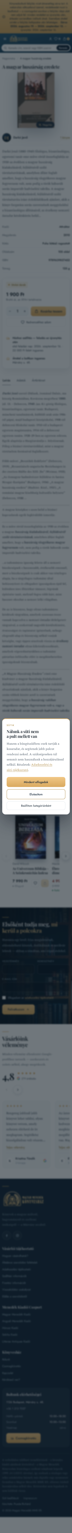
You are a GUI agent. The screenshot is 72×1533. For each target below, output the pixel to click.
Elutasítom (36, 794)
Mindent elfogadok (36, 782)
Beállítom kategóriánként (36, 806)
